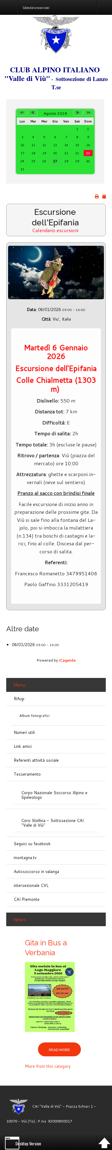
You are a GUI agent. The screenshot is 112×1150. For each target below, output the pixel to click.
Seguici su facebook (32, 843)
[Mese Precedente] (33, 113)
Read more (59, 1050)
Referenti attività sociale (36, 760)
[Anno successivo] (89, 113)
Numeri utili (24, 732)
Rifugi (19, 698)
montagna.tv (25, 857)
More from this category (48, 1066)
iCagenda (67, 660)
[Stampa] (97, 196)
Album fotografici (34, 715)
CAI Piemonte (27, 899)
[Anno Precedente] (22, 113)
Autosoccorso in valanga (36, 871)
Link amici (23, 746)
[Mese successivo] (78, 113)
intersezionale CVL (31, 885)
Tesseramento (27, 774)
